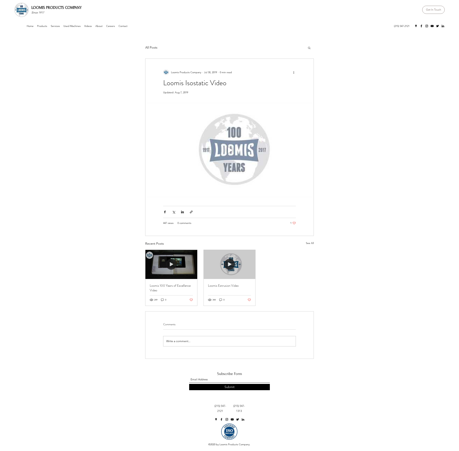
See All (310, 243)
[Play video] (229, 150)
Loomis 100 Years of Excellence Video (170, 288)
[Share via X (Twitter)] (173, 212)
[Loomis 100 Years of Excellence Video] (171, 264)
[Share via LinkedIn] (182, 212)
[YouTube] (432, 26)
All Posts (151, 48)
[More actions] (294, 72)
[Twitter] (437, 26)
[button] (309, 47)
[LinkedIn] (443, 26)
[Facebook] (421, 26)
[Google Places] (416, 26)
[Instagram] (427, 26)
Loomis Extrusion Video (223, 285)
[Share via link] (191, 212)
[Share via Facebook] (165, 212)
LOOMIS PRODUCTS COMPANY (56, 7)
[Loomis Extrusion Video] (229, 264)
